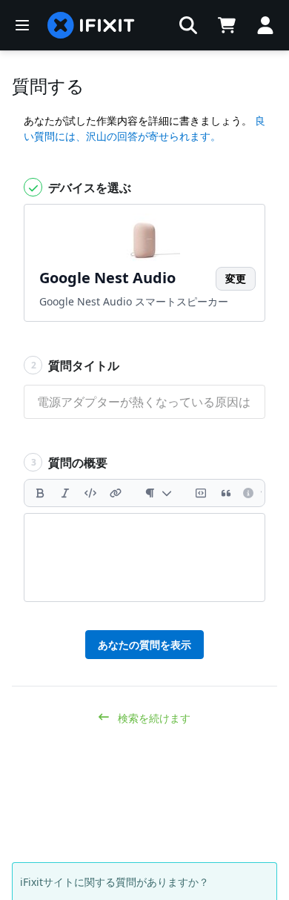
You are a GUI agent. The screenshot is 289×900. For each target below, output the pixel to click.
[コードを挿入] (90, 493)
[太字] (40, 493)
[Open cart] (227, 25)
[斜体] (65, 493)
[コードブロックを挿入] (201, 493)
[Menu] (22, 25)
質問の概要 (69, 462)
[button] (188, 25)
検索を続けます (152, 718)
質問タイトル (75, 365)
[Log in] (265, 25)
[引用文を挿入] (226, 493)
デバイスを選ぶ (88, 187)
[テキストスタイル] (158, 493)
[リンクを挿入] (115, 493)
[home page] (91, 25)
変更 (235, 278)
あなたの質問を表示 (144, 645)
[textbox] (144, 557)
